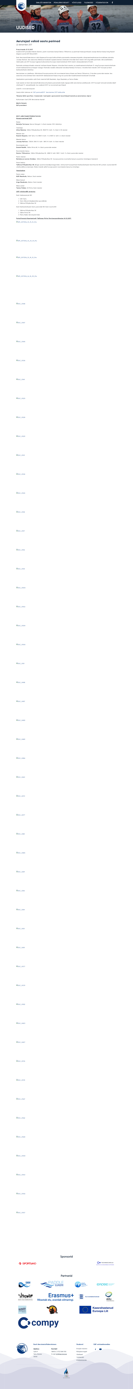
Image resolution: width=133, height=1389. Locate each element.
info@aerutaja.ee (61, 1354)
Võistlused (76, 2)
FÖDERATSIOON (102, 2)
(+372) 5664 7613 (61, 1351)
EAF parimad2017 (39, 92)
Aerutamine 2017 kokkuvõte (55, 92)
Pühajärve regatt (61, 2)
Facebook (112, 2)
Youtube (116, 2)
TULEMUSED (88, 2)
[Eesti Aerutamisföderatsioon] (21, 5)
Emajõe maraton (43, 2)
